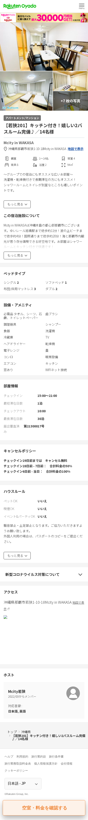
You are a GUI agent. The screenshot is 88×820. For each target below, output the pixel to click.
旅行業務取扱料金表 (18, 763)
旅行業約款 (38, 756)
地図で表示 (75, 149)
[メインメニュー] (81, 6)
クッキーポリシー (16, 770)
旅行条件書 (56, 756)
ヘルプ (9, 756)
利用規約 (22, 756)
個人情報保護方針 (46, 763)
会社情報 (66, 763)
